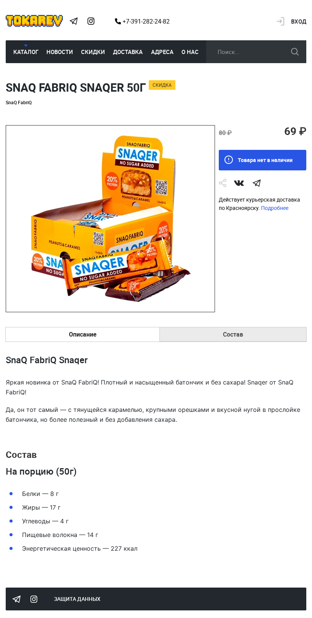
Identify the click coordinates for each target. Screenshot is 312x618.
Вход (298, 21)
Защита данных (77, 598)
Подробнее (274, 207)
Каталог (25, 52)
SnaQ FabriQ (19, 102)
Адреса (162, 52)
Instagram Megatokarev (91, 21)
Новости (59, 52)
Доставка (128, 52)
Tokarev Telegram (73, 21)
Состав (233, 334)
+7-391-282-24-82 (145, 21)
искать (294, 51)
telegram (256, 183)
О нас (190, 52)
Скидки (93, 52)
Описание (83, 334)
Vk (239, 183)
